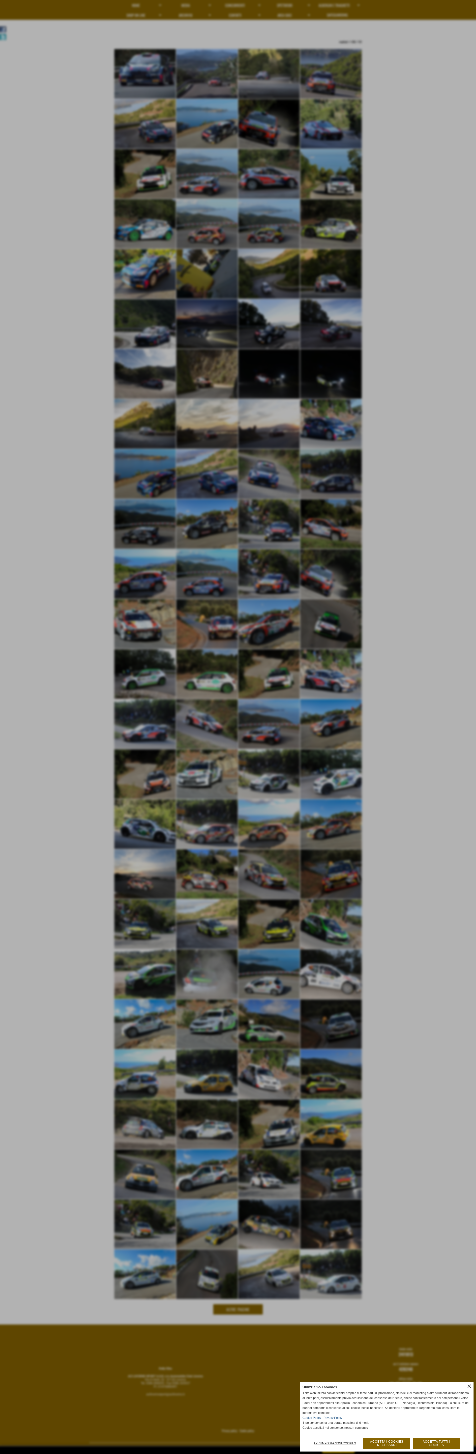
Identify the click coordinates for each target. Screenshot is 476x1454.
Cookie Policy (311, 1418)
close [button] (469, 1386)
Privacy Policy (333, 1418)
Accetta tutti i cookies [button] (436, 1443)
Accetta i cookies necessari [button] (386, 1443)
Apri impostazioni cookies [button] (335, 1443)
